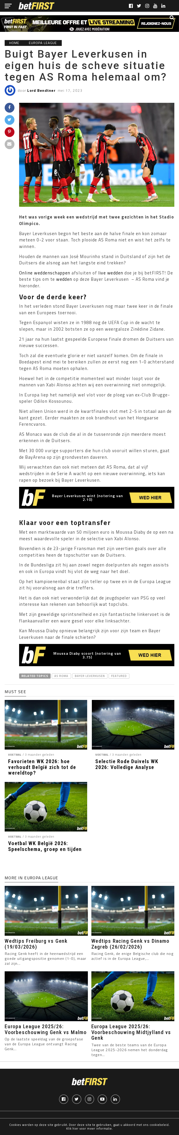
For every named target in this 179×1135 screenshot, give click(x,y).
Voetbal (14, 754)
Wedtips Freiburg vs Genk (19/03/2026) (36, 944)
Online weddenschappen (44, 273)
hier (75, 1128)
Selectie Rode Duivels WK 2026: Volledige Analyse (126, 764)
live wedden (110, 273)
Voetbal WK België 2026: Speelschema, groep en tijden (45, 846)
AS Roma (61, 675)
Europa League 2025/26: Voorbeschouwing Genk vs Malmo (46, 1029)
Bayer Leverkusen (90, 675)
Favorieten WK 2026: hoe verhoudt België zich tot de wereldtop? (42, 767)
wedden (64, 279)
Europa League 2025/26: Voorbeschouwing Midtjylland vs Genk (131, 1032)
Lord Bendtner (41, 90)
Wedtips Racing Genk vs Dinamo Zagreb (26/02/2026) (130, 944)
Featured (119, 675)
